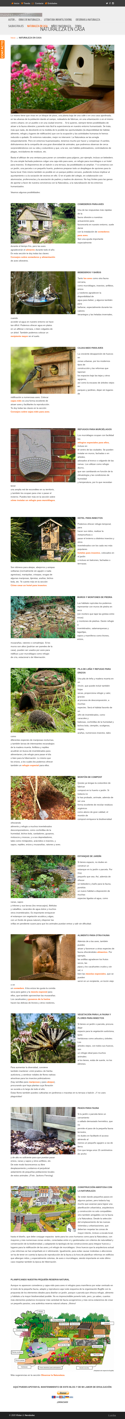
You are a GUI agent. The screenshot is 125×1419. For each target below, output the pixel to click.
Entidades (52, 3)
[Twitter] (106, 3)
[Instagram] (113, 3)
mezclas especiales (96, 974)
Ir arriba (112, 1415)
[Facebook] (110, 3)
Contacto (38, 3)
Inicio (16, 3)
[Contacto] (2, 49)
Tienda (26, 3)
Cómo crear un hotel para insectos (29, 585)
